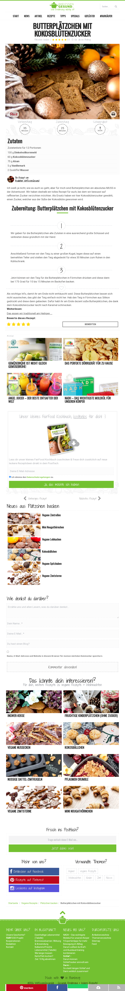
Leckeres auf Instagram (30, 888)
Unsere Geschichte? (15, 935)
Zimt (99, 878)
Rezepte (51, 16)
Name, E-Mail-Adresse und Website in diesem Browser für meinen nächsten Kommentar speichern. (55, 656)
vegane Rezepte (88, 871)
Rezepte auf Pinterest (29, 880)
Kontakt (10, 947)
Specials (75, 16)
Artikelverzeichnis (100, 935)
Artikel (38, 16)
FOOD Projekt (14, 938)
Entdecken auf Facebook (29, 871)
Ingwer (71, 871)
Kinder (89, 878)
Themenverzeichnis (101, 938)
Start (16, 16)
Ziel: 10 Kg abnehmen (45, 959)
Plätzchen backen (41, 39)
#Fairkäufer (106, 16)
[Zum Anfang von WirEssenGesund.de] (62, 913)
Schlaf (66, 956)
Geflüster (90, 16)
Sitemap (96, 941)
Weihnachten (74, 878)
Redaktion (11, 944)
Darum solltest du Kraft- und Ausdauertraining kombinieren (74, 950)
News (26, 16)
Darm (66, 965)
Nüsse (109, 878)
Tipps (63, 16)
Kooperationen (13, 941)
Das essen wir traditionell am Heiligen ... (29, 313)
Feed (94, 944)
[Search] (116, 6)
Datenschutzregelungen (38, 477)
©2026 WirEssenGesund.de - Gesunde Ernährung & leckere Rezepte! (63, 983)
